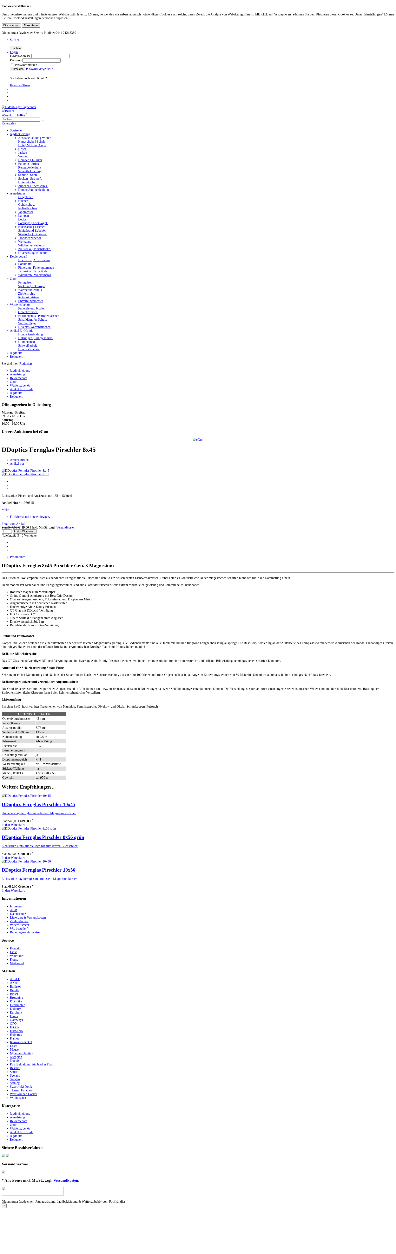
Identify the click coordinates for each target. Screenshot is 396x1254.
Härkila (15, 1027)
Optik (13, 278)
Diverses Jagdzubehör (32, 252)
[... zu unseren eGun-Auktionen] (198, 439)
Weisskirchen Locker (23, 1094)
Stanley (15, 1083)
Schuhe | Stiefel (28, 175)
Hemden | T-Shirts (30, 160)
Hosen (22, 149)
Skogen (15, 1079)
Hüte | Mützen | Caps (32, 145)
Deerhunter (17, 1005)
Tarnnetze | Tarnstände (32, 271)
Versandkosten (65, 527)
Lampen (23, 215)
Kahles (14, 1038)
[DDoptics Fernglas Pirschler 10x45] (26, 795)
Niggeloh (16, 1057)
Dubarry (15, 1008)
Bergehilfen (25, 197)
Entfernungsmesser (30, 301)
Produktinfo (17, 557)
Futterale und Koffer (31, 308)
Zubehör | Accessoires (33, 186)
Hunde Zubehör (29, 349)
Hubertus (16, 1034)
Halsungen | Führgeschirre (35, 338)
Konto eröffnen (20, 85)
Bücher (23, 201)
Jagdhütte (16, 353)
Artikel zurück (19, 460)
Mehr (5, 509)
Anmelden (18, 68)
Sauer (13, 1072)
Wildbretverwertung (31, 245)
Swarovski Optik (21, 1086)
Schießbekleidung (30, 171)
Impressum (17, 906)
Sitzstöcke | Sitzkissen (32, 234)
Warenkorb (17, 955)
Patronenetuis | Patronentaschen (38, 316)
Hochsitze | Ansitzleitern (34, 260)
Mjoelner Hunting (21, 1053)
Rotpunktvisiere (28, 297)
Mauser (15, 1049)
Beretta (14, 990)
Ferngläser (25, 282)
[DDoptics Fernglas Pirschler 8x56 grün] (29, 828)
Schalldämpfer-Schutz (32, 319)
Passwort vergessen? (39, 68)
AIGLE (15, 979)
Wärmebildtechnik (30, 290)
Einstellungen (11, 25)
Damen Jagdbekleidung (34, 189)
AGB (13, 910)
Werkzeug (24, 241)
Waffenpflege (27, 323)
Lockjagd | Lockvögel (33, 223)
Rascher (15, 1068)
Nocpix (15, 1060)
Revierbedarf (18, 256)
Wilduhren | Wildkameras (34, 275)
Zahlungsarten (19, 921)
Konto (14, 959)
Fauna (14, 1016)
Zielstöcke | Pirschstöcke (34, 249)
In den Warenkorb (13, 824)
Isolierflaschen (27, 208)
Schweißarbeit (28, 345)
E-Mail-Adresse (20, 56)
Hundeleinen (27, 341)
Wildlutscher (18, 1097)
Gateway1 (16, 1020)
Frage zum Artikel (13, 523)
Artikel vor (17, 463)
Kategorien (9, 123)
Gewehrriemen (28, 312)
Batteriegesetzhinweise (25, 932)
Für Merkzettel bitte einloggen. (30, 516)
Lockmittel (25, 264)
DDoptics (16, 1001)
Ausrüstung (17, 193)
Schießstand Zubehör (32, 230)
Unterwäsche (27, 182)
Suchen (16, 48)
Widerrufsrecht (19, 925)
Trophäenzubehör (29, 238)
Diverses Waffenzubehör (34, 327)
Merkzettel (17, 963)
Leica (13, 1046)
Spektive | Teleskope (31, 286)
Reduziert (16, 356)
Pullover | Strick (28, 163)
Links (13, 952)
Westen (23, 156)
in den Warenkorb (24, 531)
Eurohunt (16, 1012)
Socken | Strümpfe (30, 178)
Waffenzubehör (20, 304)
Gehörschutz (26, 204)
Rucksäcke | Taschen (31, 227)
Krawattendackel (21, 1042)
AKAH (15, 982)
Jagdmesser (25, 212)
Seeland (15, 1075)
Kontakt (15, 948)
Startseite (16, 130)
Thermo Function (21, 1090)
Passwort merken (25, 65)
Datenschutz (18, 913)
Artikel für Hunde (21, 330)
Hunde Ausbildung (30, 334)
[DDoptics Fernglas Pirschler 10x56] (26, 861)
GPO (13, 1023)
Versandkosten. (66, 1180)
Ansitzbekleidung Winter (34, 137)
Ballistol (15, 986)
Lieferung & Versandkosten (28, 917)
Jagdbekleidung (20, 134)
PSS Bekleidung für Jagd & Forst (31, 1064)
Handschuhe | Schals (32, 141)
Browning (16, 997)
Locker (22, 219)
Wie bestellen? (19, 928)
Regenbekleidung (29, 167)
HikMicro (16, 1031)
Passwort (16, 60)
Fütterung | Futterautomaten (36, 267)
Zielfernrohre (26, 293)
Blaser (14, 994)
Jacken (23, 152)
